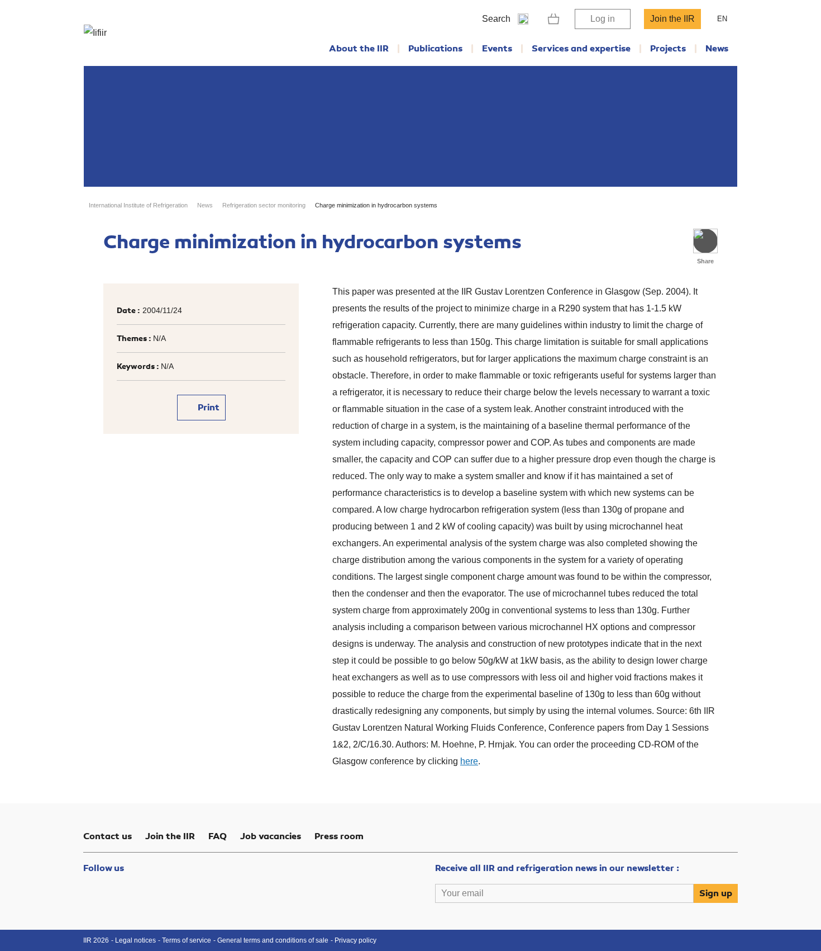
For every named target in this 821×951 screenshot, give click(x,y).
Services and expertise (581, 48)
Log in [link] (602, 18)
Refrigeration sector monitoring (264, 205)
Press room (339, 836)
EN (722, 19)
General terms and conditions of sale (272, 940)
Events (497, 48)
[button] (705, 241)
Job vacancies (270, 836)
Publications (435, 48)
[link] (554, 19)
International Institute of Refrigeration (138, 205)
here (469, 761)
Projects (668, 48)
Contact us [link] (107, 836)
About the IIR (359, 48)
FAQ (217, 836)
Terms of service (186, 940)
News (716, 48)
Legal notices (135, 940)
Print (207, 407)
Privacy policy (355, 940)
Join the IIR (672, 18)
